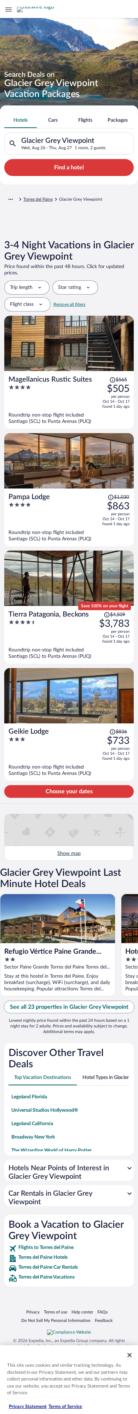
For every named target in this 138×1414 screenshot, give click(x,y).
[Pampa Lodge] (69, 517)
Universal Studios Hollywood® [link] (44, 1110)
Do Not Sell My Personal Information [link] (56, 1320)
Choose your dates (69, 791)
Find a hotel (69, 167)
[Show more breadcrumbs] (10, 199)
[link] (69, 1248)
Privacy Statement (28, 1406)
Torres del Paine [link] (38, 199)
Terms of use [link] (55, 1312)
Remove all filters (69, 304)
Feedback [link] (104, 1320)
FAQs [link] (102, 1312)
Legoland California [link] (32, 1123)
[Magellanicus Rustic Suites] (69, 400)
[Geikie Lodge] (69, 752)
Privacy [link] (33, 1312)
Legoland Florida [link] (29, 1096)
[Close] (129, 1355)
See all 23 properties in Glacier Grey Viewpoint (69, 1007)
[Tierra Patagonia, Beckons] (69, 635)
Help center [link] (82, 1312)
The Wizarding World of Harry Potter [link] (51, 1150)
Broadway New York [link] (33, 1137)
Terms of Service (65, 1406)
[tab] (20, 120)
